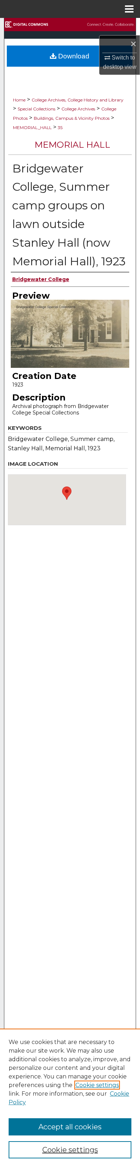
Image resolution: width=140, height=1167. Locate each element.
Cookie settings (97, 1085)
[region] (70, 1098)
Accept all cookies (70, 1127)
